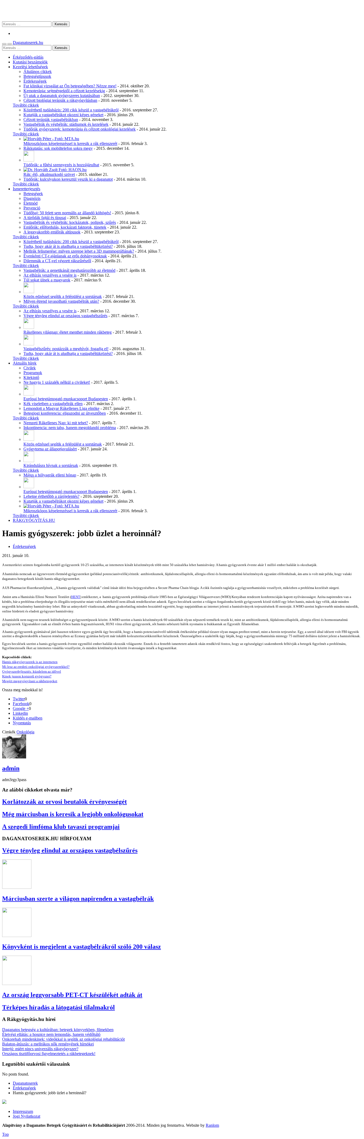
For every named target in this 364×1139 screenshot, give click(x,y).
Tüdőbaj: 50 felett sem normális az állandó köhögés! (67, 213)
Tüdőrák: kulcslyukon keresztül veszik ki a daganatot (68, 179)
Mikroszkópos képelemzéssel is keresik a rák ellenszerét (70, 143)
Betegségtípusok (37, 76)
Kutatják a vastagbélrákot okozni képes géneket (63, 114)
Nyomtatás (22, 723)
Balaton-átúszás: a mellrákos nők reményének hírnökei (48, 1044)
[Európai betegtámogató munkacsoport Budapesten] (28, 394)
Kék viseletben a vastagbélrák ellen (53, 403)
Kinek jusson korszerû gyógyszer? (26, 676)
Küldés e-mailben (27, 718)
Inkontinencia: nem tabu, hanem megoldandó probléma (69, 427)
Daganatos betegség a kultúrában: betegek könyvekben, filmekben (58, 1029)
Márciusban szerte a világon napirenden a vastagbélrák (78, 898)
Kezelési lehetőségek (30, 66)
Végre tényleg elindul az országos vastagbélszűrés (65, 315)
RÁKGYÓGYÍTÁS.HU (34, 520)
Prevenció (31, 208)
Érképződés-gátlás (28, 57)
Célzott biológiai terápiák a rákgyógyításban (60, 100)
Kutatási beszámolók (30, 62)
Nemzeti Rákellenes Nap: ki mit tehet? (55, 423)
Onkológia (25, 732)
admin (10, 768)
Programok (32, 372)
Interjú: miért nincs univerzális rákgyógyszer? (40, 1049)
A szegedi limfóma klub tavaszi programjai (61, 826)
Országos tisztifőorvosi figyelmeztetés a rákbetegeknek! (48, 1053)
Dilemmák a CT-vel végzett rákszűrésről (57, 261)
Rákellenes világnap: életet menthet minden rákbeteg (67, 332)
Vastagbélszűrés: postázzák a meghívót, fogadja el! (65, 348)
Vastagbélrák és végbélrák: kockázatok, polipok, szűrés (69, 222)
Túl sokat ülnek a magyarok (46, 280)
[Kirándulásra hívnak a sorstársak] (28, 460)
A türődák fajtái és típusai (44, 217)
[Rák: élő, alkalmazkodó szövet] (55, 169)
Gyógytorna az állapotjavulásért (50, 449)
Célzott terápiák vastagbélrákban (50, 119)
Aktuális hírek (25, 363)
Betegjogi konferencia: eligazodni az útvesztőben (64, 413)
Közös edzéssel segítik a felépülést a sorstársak (62, 296)
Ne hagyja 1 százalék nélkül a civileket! (56, 382)
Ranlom (212, 1125)
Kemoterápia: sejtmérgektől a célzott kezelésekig (64, 90)
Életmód (30, 203)
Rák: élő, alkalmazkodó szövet (49, 174)
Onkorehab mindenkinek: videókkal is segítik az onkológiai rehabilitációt (63, 1039)
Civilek (29, 368)
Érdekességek (35, 81)
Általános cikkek (37, 71)
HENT (75, 597)
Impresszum (23, 1111)
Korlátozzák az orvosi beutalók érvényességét (64, 801)
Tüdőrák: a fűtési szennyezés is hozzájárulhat (61, 165)
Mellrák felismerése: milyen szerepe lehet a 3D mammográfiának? (78, 251)
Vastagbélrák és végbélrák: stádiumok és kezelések (65, 124)
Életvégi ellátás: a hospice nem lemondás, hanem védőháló (51, 1034)
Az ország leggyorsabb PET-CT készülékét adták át (72, 994)
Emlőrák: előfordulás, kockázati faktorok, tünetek (64, 227)
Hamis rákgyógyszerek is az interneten (30, 662)
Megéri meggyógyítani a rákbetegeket (29, 681)
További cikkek (26, 105)
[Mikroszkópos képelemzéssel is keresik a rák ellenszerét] (51, 138)
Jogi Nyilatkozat (26, 1116)
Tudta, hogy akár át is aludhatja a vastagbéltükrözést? (68, 246)
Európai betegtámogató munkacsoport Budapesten (65, 399)
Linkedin (20, 713)
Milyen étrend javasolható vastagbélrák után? (61, 301)
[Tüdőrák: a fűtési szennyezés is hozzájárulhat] (28, 160)
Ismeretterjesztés (26, 189)
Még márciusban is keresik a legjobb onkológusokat (72, 814)
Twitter (19, 699)
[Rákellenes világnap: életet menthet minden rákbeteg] (28, 327)
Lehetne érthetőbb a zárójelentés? (51, 496)
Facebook (21, 703)
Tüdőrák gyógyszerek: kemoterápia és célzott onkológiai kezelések (79, 129)
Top (5, 1134)
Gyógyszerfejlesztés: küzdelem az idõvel (31, 671)
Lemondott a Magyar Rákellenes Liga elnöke (61, 408)
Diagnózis (32, 198)
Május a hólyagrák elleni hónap (49, 475)
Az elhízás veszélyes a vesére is (49, 275)
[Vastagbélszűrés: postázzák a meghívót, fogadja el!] (28, 344)
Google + (21, 708)
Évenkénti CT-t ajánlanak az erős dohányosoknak (65, 256)
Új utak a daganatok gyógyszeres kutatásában (61, 95)
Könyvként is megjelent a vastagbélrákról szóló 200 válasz (81, 946)
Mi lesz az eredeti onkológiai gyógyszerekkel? (36, 667)
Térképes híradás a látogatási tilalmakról (58, 1007)
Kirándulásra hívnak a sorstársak (50, 465)
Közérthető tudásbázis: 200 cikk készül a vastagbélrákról (71, 110)
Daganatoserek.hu (28, 42)
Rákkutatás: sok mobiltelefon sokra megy (58, 148)
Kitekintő (31, 377)
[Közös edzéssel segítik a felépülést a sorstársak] (28, 291)
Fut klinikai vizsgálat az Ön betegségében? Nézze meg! (69, 86)
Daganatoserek (182, 10)
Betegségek (33, 193)
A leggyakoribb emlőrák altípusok (51, 232)
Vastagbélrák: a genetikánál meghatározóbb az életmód (69, 270)
